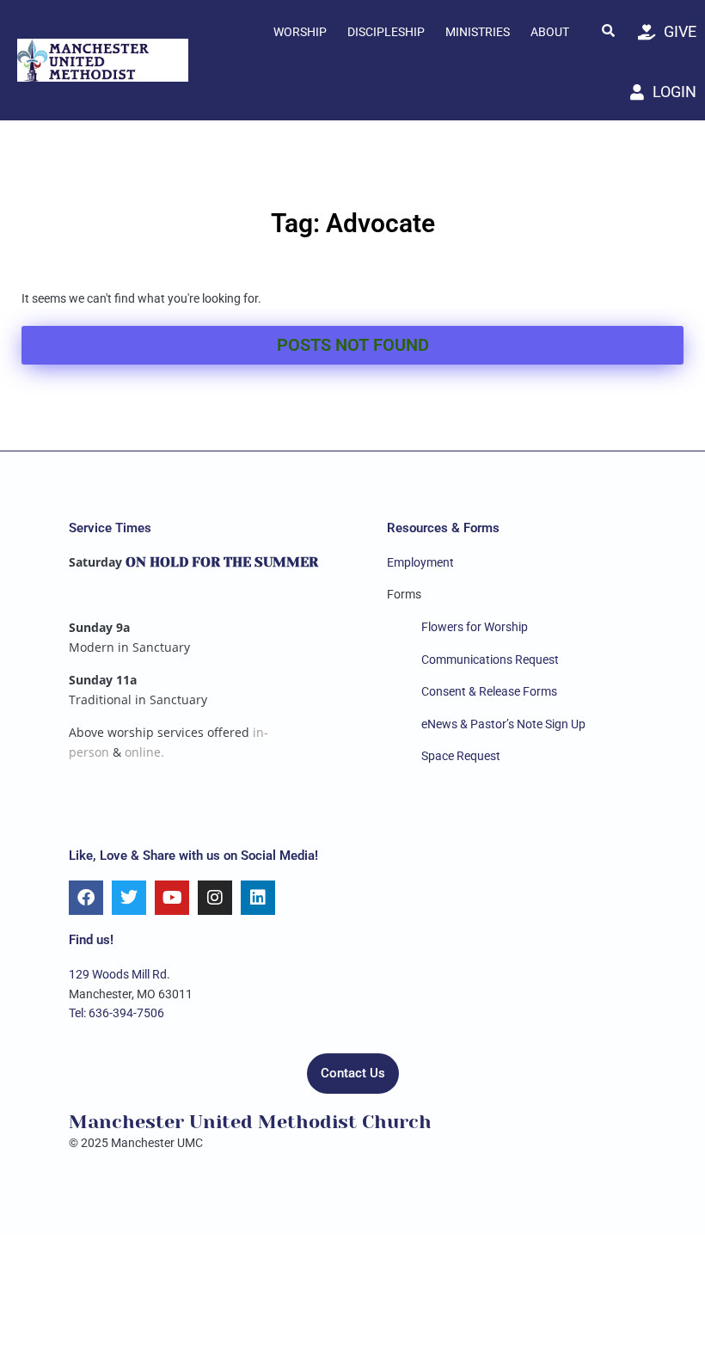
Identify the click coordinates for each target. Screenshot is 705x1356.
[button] (607, 30)
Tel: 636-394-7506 (116, 1013)
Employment (420, 562)
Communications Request (490, 659)
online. (144, 752)
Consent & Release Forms (489, 691)
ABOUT (549, 32)
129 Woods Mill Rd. (119, 974)
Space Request (460, 756)
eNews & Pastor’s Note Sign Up (503, 724)
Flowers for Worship (474, 627)
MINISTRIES (477, 32)
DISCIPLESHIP (386, 32)
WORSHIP (300, 32)
